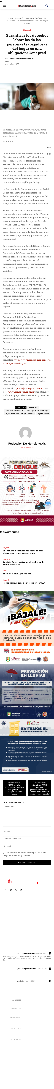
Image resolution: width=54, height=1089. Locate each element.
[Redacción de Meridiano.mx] (27, 433)
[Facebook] (14, 72)
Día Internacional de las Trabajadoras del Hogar (27, 410)
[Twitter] (20, 72)
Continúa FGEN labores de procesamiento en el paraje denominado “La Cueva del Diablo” (40, 789)
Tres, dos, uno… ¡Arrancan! (17, 573)
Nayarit (6, 548)
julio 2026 (8, 1061)
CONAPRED (33, 407)
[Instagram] (11, 890)
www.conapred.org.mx (21, 391)
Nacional (19, 18)
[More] (39, 72)
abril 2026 (8, 1073)
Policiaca (6, 559)
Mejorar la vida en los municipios (18, 1013)
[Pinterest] (26, 72)
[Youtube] (21, 890)
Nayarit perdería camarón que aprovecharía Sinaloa (27, 1005)
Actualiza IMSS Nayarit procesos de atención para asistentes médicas (26, 1023)
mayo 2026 (9, 1069)
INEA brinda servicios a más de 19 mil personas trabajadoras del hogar (14, 789)
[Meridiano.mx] (27, 6)
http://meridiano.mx (27, 447)
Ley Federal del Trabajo (15, 414)
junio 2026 (8, 1065)
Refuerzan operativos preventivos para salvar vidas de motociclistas (24, 995)
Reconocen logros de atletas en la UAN (24, 582)
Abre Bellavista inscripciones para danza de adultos (23, 1034)
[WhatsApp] (33, 72)
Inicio (10, 18)
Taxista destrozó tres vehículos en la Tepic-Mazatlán (23, 563)
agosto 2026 (9, 1057)
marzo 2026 (9, 1077)
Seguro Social (42, 414)
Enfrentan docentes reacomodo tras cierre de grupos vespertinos (23, 551)
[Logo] (27, 881)
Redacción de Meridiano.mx (22, 59)
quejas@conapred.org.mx (30, 388)
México (31, 414)
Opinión (6, 1017)
